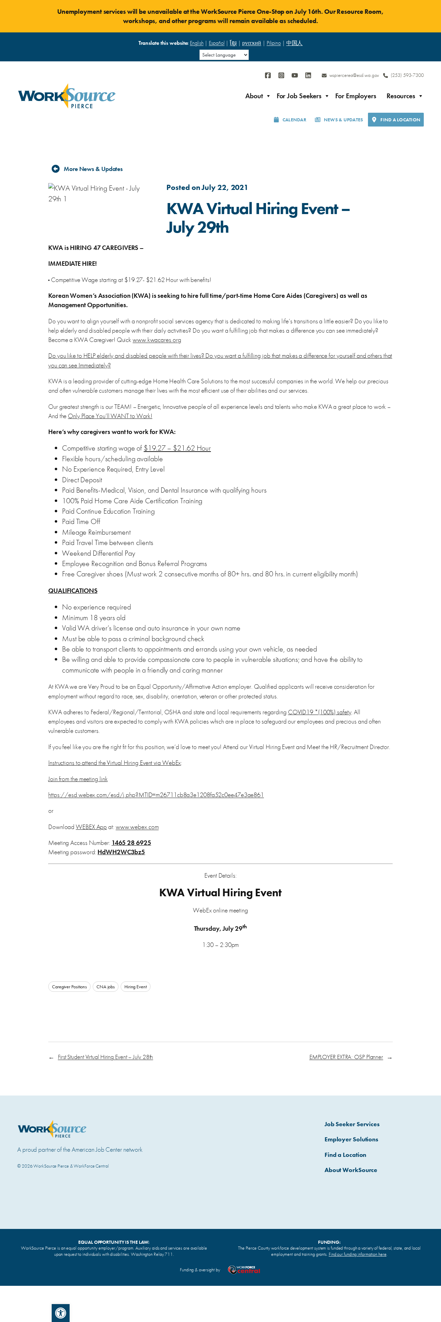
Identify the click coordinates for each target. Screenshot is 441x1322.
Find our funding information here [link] (358, 1254)
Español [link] (216, 43)
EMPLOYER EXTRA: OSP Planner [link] (346, 1057)
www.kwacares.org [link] (157, 339)
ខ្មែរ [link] (233, 43)
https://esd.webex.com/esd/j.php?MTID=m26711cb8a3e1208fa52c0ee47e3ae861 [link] (156, 794)
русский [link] (251, 43)
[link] (61, 1313)
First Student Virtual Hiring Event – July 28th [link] (105, 1057)
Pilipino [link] (274, 43)
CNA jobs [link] (105, 986)
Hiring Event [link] (135, 986)
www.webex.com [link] (137, 827)
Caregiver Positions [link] (69, 986)
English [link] (196, 43)
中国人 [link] (294, 43)
